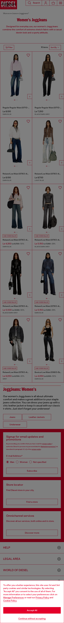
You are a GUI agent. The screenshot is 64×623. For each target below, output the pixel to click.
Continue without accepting (32, 618)
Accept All (32, 610)
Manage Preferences (13, 597)
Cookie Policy (10, 600)
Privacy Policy (42, 597)
